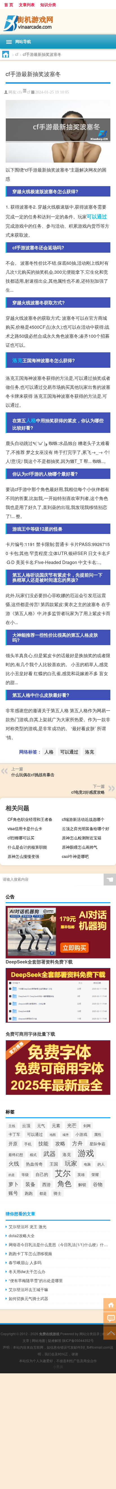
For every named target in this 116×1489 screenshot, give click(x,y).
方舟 (77, 1143)
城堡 (66, 1134)
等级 (25, 1174)
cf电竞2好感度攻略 (88, 792)
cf (16, 54)
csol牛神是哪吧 (75, 856)
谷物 (97, 1184)
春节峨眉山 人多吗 (25, 1262)
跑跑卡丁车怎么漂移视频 (30, 1253)
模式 (33, 1154)
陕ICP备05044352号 (78, 1340)
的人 (101, 1164)
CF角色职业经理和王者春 (30, 819)
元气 (41, 1125)
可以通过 (97, 216)
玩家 (71, 1163)
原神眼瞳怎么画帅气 (79, 847)
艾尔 (63, 1172)
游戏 (86, 1152)
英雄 (81, 1174)
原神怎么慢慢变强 (23, 856)
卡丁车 (14, 1134)
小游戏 (81, 1134)
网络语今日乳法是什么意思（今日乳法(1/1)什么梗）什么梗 (59, 1244)
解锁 (82, 1184)
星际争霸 (97, 1144)
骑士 (57, 1193)
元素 (56, 1125)
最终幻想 (15, 1154)
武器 (49, 1153)
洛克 (17, 360)
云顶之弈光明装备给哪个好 (85, 828)
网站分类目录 (89, 1333)
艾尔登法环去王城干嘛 (28, 1289)
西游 (46, 1184)
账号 (13, 1192)
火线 (13, 1163)
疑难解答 (54, 1340)
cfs (19, 92)
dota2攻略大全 (22, 1235)
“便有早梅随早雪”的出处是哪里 (36, 1280)
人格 (31, 420)
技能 (43, 1143)
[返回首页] (109, 1304)
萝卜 (13, 1183)
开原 (12, 1143)
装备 (30, 1183)
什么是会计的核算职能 (27, 847)
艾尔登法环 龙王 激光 (27, 1226)
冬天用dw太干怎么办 (27, 1271)
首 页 (8, 4)
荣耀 (95, 1174)
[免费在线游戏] (58, 22)
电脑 (87, 1164)
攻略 (60, 1143)
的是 (11, 1175)
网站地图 (38, 1340)
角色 (64, 1183)
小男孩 (58, 1366)
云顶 (26, 1125)
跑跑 (29, 1193)
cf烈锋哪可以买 (21, 838)
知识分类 (48, 4)
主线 (11, 1125)
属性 (97, 1134)
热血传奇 (34, 1164)
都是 (43, 1193)
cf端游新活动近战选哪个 (83, 819)
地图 (53, 1134)
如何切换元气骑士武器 (28, 1298)
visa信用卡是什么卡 (25, 828)
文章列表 (27, 4)
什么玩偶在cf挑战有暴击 (32, 774)
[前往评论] (109, 1318)
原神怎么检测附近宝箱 (81, 838)
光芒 (72, 1125)
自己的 (41, 1174)
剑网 (87, 1125)
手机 (28, 1144)
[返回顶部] (109, 1332)
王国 (54, 1164)
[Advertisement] (58, 1431)
